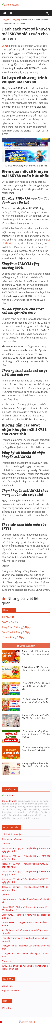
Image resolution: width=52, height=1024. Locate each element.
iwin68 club (7, 985)
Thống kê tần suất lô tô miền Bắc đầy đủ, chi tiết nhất (35, 716)
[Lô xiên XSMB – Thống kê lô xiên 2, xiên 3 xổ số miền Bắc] (12, 698)
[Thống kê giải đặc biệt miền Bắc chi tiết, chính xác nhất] (12, 762)
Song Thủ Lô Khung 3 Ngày (16, 627)
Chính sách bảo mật (12, 834)
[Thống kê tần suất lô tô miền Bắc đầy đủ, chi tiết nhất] (12, 714)
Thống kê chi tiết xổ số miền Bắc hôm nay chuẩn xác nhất (36, 652)
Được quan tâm (27, 645)
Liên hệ (5, 894)
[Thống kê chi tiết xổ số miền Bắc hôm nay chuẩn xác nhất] (12, 650)
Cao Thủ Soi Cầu (10, 622)
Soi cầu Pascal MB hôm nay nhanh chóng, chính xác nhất (36, 668)
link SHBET (7, 1007)
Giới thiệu (6, 843)
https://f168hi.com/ (11, 990)
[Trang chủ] (5, 13)
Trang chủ (6, 19)
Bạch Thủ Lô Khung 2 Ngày (16, 632)
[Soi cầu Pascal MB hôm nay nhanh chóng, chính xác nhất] (12, 666)
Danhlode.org (8, 801)
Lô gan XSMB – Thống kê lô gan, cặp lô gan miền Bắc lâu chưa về (36, 734)
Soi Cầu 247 (8, 617)
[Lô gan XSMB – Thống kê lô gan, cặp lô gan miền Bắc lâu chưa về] (12, 730)
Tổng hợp (16, 19)
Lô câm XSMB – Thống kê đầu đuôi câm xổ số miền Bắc (36, 749)
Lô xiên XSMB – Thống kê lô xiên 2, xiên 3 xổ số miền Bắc (36, 700)
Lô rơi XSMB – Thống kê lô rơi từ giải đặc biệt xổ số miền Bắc (36, 686)
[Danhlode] (7, 795)
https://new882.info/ (35, 1018)
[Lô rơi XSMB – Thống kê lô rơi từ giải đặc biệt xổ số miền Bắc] (12, 682)
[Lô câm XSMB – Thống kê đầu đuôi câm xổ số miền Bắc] (12, 746)
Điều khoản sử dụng (11, 839)
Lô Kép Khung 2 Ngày (13, 637)
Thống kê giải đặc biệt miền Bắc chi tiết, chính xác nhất (35, 765)
